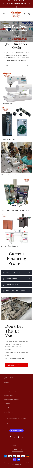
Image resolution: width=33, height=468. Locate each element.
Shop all (16, 36)
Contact (6, 387)
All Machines (7, 104)
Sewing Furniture (8, 246)
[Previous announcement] (3, 4)
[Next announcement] (30, 4)
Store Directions (8, 395)
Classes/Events (7, 175)
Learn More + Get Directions (13, 364)
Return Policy (8, 408)
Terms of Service (8, 412)
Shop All (6, 382)
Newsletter (7, 403)
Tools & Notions (8, 139)
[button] (4, 14)
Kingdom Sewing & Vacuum (13, 463)
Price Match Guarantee (10, 391)
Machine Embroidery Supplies (14, 210)
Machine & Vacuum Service (11, 399)
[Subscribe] (27, 65)
